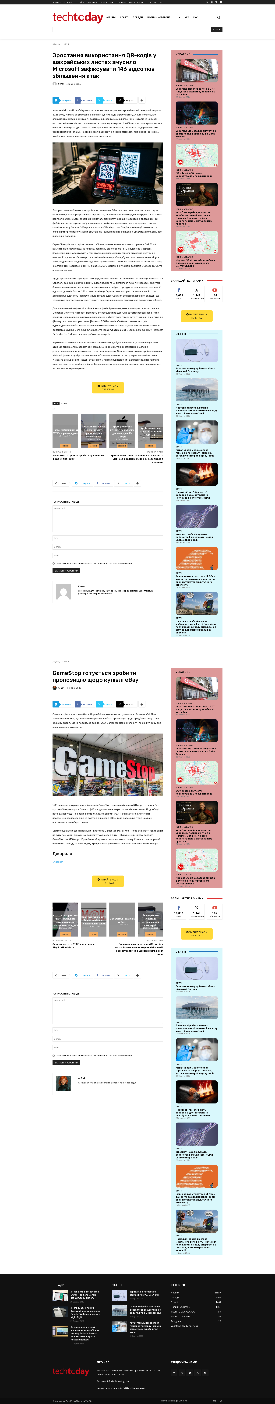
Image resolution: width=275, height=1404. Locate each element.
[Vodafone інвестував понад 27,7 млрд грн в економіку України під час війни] (197, 70)
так (179, 288)
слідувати (196, 288)
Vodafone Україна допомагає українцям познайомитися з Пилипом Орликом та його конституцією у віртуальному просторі (194, 218)
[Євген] (55, 84)
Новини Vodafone (184, 86)
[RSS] (182, 1373)
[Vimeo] (216, 2)
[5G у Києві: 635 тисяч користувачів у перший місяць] (197, 155)
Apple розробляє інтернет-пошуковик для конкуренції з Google (122, 431)
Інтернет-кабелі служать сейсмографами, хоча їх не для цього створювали (194, 537)
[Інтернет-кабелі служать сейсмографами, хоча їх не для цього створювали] (197, 516)
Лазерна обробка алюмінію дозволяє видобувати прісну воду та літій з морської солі (197, 410)
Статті (179, 365)
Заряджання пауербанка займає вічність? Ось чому (195, 370)
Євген (61, 84)
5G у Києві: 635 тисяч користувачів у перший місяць (194, 174)
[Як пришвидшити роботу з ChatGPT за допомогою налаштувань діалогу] (60, 1295)
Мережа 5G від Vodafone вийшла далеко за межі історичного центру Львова (195, 263)
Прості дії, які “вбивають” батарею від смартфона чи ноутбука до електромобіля (193, 495)
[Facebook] (203, 2)
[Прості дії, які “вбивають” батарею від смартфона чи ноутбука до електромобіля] (197, 474)
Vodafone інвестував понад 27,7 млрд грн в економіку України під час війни (195, 91)
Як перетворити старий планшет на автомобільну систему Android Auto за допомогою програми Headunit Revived (85, 1333)
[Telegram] (190, 1373)
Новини (66, 44)
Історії (64, 403)
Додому (56, 44)
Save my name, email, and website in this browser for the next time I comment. (94, 563)
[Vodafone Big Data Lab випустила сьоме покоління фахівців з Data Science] (197, 113)
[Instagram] (207, 2)
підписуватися (215, 288)
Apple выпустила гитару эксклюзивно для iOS (150, 431)
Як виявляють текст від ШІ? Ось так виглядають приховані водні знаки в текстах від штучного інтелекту (195, 580)
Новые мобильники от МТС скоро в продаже (65, 431)
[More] (141, 100)
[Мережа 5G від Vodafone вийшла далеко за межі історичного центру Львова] (197, 242)
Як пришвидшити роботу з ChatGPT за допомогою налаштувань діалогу (85, 1294)
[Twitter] (212, 2)
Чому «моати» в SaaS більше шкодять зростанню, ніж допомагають (94, 431)
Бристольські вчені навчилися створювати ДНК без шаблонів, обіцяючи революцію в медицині (137, 459)
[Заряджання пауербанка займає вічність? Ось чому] (197, 350)
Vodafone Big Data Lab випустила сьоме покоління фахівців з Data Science (196, 133)
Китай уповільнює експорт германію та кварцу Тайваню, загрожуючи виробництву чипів (195, 453)
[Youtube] (220, 2)
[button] (218, 17)
